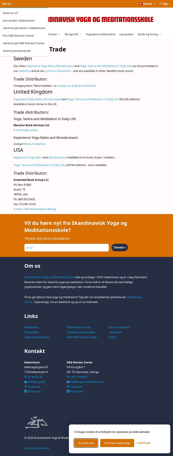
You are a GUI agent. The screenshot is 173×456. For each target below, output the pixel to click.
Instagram (34, 391)
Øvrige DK (72, 34)
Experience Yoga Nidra (40, 66)
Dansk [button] (148, 4)
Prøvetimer (31, 332)
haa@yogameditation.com (87, 382)
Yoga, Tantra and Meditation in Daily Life (105, 66)
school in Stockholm (58, 71)
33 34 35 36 (34, 377)
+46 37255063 (77, 377)
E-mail (18, 209)
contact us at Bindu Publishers (76, 86)
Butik (112, 337)
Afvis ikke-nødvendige (117, 443)
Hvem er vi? (10, 13)
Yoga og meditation (36, 337)
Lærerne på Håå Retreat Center (24, 43)
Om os (6, 4)
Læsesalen (126, 34)
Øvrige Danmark (119, 327)
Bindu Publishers (35, 144)
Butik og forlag (148, 34)
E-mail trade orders (26, 130)
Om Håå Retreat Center (18, 35)
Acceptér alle (86, 443)
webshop (25, 71)
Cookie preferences (36, 448)
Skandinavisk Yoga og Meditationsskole (49, 277)
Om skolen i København (19, 20)
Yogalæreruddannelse (100, 34)
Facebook (33, 387)
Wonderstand (65, 66)
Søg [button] (165, 4)
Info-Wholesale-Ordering (40, 209)
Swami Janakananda (17, 51)
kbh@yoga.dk (36, 382)
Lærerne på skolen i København (24, 28)
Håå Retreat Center (79, 327)
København (31, 327)
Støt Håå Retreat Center (82, 337)
